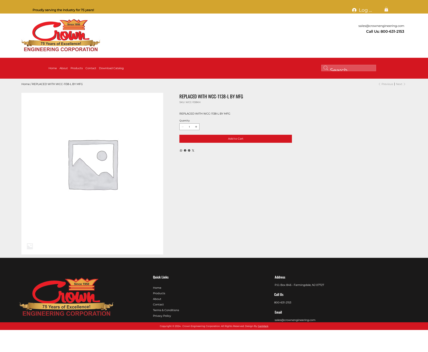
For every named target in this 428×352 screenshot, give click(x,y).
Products (159, 293)
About (157, 299)
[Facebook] (185, 150)
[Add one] (196, 126)
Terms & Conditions (166, 310)
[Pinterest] (189, 150)
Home (157, 287)
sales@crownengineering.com (381, 26)
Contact (158, 304)
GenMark (263, 326)
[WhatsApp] (181, 150)
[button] (386, 9)
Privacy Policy (162, 315)
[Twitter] (193, 150)
